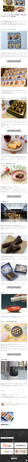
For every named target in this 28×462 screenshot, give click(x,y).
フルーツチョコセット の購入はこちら (14, 61)
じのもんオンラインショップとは (7, 431)
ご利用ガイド (7, 433)
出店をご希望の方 (21, 433)
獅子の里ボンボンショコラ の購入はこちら (14, 131)
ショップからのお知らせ (21, 431)
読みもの (7, 12)
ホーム (4, 12)
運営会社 (21, 435)
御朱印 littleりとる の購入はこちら (14, 196)
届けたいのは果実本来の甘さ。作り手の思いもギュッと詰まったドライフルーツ (7, 422)
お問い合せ (7, 435)
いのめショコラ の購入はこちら (13, 354)
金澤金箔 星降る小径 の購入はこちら (14, 287)
